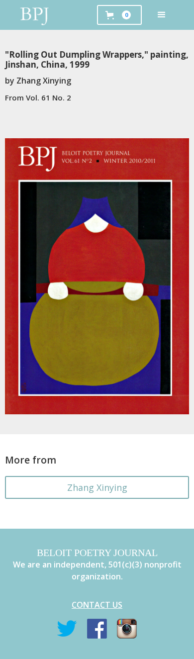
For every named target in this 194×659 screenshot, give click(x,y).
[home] (35, 15)
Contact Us (97, 604)
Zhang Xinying (97, 487)
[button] (162, 15)
